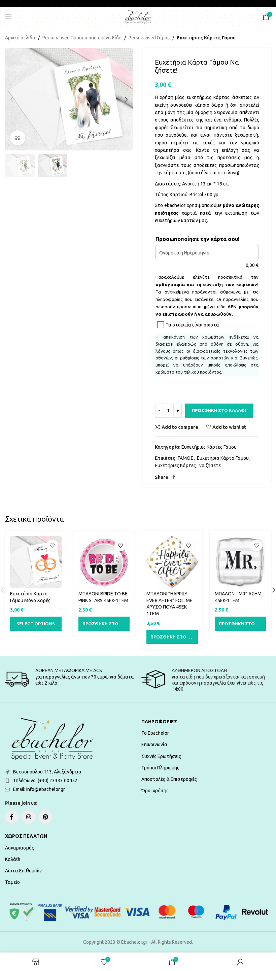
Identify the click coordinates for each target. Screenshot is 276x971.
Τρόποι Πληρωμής (160, 767)
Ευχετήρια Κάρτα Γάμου (223, 458)
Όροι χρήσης (155, 790)
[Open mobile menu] (8, 17)
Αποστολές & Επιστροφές (169, 779)
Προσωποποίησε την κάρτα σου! (197, 239)
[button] (12, 99)
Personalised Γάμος (149, 37)
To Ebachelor (155, 733)
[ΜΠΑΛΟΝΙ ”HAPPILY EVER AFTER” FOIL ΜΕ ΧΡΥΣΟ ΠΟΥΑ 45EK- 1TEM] (172, 562)
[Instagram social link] (28, 817)
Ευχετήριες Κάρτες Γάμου (206, 37)
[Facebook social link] (174, 477)
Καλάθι (13, 859)
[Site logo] (138, 16)
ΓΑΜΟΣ (186, 458)
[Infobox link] (70, 679)
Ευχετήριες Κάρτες (175, 465)
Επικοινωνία (154, 744)
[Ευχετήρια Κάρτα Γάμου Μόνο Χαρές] (36, 562)
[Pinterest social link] (45, 817)
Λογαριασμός (19, 848)
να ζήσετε (210, 465)
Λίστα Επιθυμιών (23, 870)
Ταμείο (12, 882)
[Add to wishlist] (52, 545)
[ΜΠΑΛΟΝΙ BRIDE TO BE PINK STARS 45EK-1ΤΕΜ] (104, 562)
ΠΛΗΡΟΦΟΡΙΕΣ (159, 721)
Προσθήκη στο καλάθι (219, 410)
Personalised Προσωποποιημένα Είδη (82, 37)
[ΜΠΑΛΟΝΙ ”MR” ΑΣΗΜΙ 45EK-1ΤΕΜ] (240, 562)
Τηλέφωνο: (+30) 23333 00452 (45, 780)
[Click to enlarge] (17, 137)
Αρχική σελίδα (20, 37)
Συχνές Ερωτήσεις (161, 756)
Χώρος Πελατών (26, 836)
